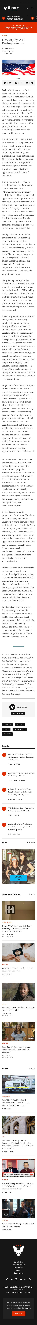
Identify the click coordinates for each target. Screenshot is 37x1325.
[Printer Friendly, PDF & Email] (32, 83)
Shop (4, 842)
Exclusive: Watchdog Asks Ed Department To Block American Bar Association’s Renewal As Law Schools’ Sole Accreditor (17, 1144)
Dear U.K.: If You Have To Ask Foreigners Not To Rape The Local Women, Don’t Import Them (15, 1103)
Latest (5, 1068)
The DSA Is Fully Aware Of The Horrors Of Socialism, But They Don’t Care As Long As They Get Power (17, 1186)
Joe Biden (7, 734)
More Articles (18, 713)
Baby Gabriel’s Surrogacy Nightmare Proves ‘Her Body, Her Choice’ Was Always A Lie (16, 1049)
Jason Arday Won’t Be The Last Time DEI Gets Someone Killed (18, 1008)
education (7, 725)
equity (6, 729)
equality (20, 725)
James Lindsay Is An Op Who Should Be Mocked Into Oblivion (18, 1225)
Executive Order (20, 729)
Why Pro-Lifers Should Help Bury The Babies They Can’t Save (17, 969)
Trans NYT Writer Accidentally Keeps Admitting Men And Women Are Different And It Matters (17, 929)
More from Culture (11, 894)
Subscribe (18, 1313)
